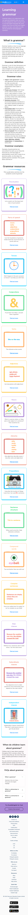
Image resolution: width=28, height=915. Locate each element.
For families (14, 853)
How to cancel (14, 835)
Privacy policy (14, 823)
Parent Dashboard (14, 889)
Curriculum (14, 879)
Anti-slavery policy (14, 831)
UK (14, 846)
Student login (14, 892)
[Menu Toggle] (23, 2)
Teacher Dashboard (14, 890)
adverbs (17, 139)
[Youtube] (18, 817)
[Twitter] (13, 817)
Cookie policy (14, 827)
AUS (14, 844)
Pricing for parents (14, 857)
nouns (23, 137)
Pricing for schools (14, 859)
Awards (14, 868)
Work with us (14, 866)
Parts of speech (9, 131)
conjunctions (8, 141)
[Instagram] (15, 817)
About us (14, 864)
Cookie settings (14, 840)
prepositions (18, 141)
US (14, 847)
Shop (14, 877)
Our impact (14, 870)
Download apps (14, 887)
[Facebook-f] (10, 817)
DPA (14, 825)
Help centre (14, 881)
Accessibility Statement (14, 829)
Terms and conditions (14, 821)
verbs (6, 139)
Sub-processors (14, 833)
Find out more (14, 353)
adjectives (11, 139)
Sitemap (14, 837)
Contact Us (14, 819)
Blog (14, 875)
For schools (14, 855)
